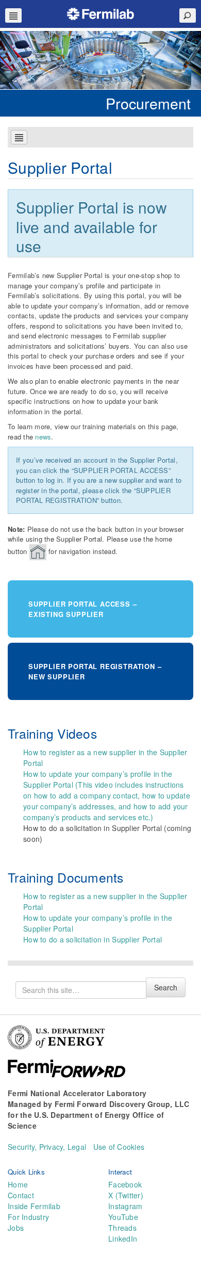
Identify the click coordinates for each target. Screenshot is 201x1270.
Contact (21, 1195)
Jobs (16, 1228)
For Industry (28, 1217)
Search (165, 987)
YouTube (123, 1217)
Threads (122, 1228)
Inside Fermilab (34, 1206)
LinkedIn (122, 1238)
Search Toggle (187, 15)
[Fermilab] (100, 13)
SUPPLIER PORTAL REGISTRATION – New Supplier (94, 671)
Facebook (125, 1184)
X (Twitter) (125, 1195)
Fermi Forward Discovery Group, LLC (122, 1104)
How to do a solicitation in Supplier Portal (92, 939)
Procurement (148, 102)
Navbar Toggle (13, 15)
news (43, 437)
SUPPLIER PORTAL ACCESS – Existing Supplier (82, 609)
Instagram (125, 1206)
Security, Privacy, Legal (47, 1147)
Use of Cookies (119, 1147)
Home (18, 1184)
